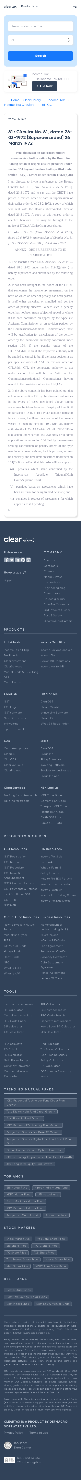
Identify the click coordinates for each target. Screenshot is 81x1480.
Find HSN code (50, 1043)
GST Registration (15, 856)
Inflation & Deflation (53, 940)
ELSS (7, 940)
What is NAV (12, 973)
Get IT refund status (53, 1054)
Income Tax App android (56, 649)
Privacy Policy (13, 1433)
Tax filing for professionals (20, 795)
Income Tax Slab (51, 856)
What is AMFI (12, 968)
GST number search (53, 1009)
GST (6, 701)
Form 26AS (47, 862)
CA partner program (17, 748)
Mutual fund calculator (18, 1015)
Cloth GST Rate (50, 817)
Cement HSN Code (53, 800)
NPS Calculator (50, 1032)
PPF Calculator (50, 1004)
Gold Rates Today (16, 1060)
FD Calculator (13, 1054)
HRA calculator (13, 1043)
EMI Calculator (13, 1009)
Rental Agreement (52, 972)
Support (9, 580)
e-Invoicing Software (54, 712)
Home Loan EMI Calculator (57, 1026)
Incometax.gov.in (51, 889)
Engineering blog (54, 587)
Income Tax (47, 655)
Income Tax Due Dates (55, 900)
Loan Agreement (51, 945)
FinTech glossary (54, 598)
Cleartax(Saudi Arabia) (58, 621)
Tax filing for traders (16, 800)
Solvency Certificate (53, 957)
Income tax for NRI (52, 666)
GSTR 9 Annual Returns (19, 883)
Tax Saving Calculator (54, 1049)
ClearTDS (46, 718)
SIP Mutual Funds (15, 945)
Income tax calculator (18, 1004)
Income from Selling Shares (58, 895)
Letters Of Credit (51, 978)
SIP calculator (13, 1026)
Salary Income (49, 873)
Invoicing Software (52, 764)
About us (49, 560)
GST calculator (13, 1032)
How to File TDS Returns (56, 878)
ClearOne (46, 753)
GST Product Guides (57, 609)
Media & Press (53, 576)
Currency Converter (16, 1065)
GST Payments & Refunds (20, 888)
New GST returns (15, 718)
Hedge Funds (12, 951)
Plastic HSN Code (52, 811)
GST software (13, 712)
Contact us (51, 565)
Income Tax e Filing (16, 649)
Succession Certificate (55, 951)
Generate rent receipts (55, 1021)
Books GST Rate (51, 822)
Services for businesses (55, 770)
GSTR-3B (10, 905)
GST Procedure (14, 867)
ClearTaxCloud (13, 764)
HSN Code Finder (51, 795)
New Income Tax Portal (55, 884)
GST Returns (12, 862)
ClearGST (46, 701)
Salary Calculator (51, 1060)
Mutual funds (12, 682)
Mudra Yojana (49, 934)
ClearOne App (49, 776)
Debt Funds (11, 957)
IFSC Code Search (52, 1015)
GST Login (10, 707)
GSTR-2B (10, 899)
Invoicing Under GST (17, 894)
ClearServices (13, 666)
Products (27, 6)
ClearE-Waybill (50, 707)
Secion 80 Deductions (55, 661)
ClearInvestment (15, 661)
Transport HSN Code (53, 806)
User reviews (52, 582)
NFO (6, 962)
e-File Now (44, 86)
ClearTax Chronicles (57, 604)
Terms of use (38, 1433)
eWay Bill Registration (54, 723)
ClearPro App (12, 770)
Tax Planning (12, 655)
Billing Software (50, 759)
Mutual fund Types (16, 934)
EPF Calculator (50, 1065)
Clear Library (52, 593)
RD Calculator (13, 1049)
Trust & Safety (53, 615)
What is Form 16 (50, 867)
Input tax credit (14, 729)
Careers (49, 571)
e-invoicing (11, 723)
